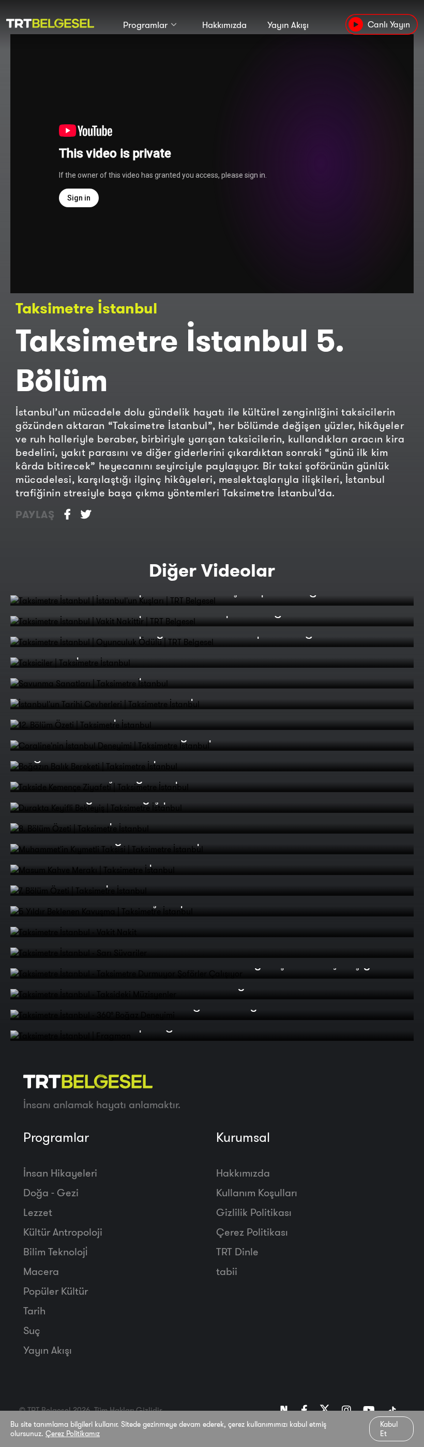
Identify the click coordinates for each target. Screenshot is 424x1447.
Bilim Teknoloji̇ (55, 1251)
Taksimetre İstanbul (86, 308)
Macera (41, 1271)
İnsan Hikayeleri (60, 1172)
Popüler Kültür (55, 1290)
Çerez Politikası (252, 1231)
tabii (226, 1271)
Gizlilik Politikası (254, 1212)
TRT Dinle (237, 1251)
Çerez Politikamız (73, 1433)
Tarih (34, 1310)
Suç (31, 1330)
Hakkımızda (224, 24)
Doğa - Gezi (51, 1192)
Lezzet (37, 1212)
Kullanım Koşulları (256, 1192)
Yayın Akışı (288, 24)
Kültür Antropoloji (62, 1231)
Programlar (145, 24)
